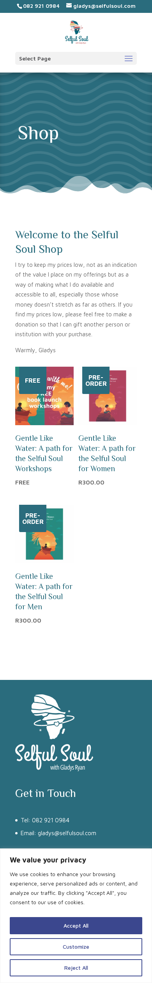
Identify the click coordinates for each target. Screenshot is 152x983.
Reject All (76, 967)
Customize (76, 946)
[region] (76, 915)
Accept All (76, 925)
